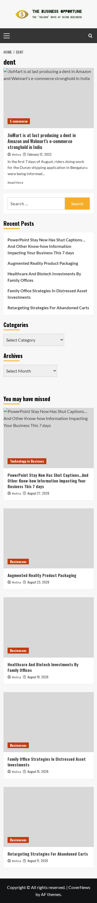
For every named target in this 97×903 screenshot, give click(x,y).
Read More (15, 182)
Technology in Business (27, 461)
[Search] (90, 35)
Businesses (18, 561)
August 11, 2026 (37, 860)
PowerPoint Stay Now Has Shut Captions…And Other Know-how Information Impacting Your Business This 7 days (46, 246)
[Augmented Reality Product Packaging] (49, 538)
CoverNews (79, 887)
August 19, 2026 (37, 677)
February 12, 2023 (39, 154)
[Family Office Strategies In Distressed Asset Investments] (49, 722)
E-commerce (18, 121)
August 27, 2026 (38, 493)
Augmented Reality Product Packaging (43, 263)
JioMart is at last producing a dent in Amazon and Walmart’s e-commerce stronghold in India (42, 141)
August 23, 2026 (38, 582)
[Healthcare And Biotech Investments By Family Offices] (49, 627)
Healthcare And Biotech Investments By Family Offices (44, 277)
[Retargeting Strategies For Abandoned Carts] (49, 817)
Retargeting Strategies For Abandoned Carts (48, 307)
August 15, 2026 (37, 771)
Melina (16, 154)
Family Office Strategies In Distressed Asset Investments (47, 294)
